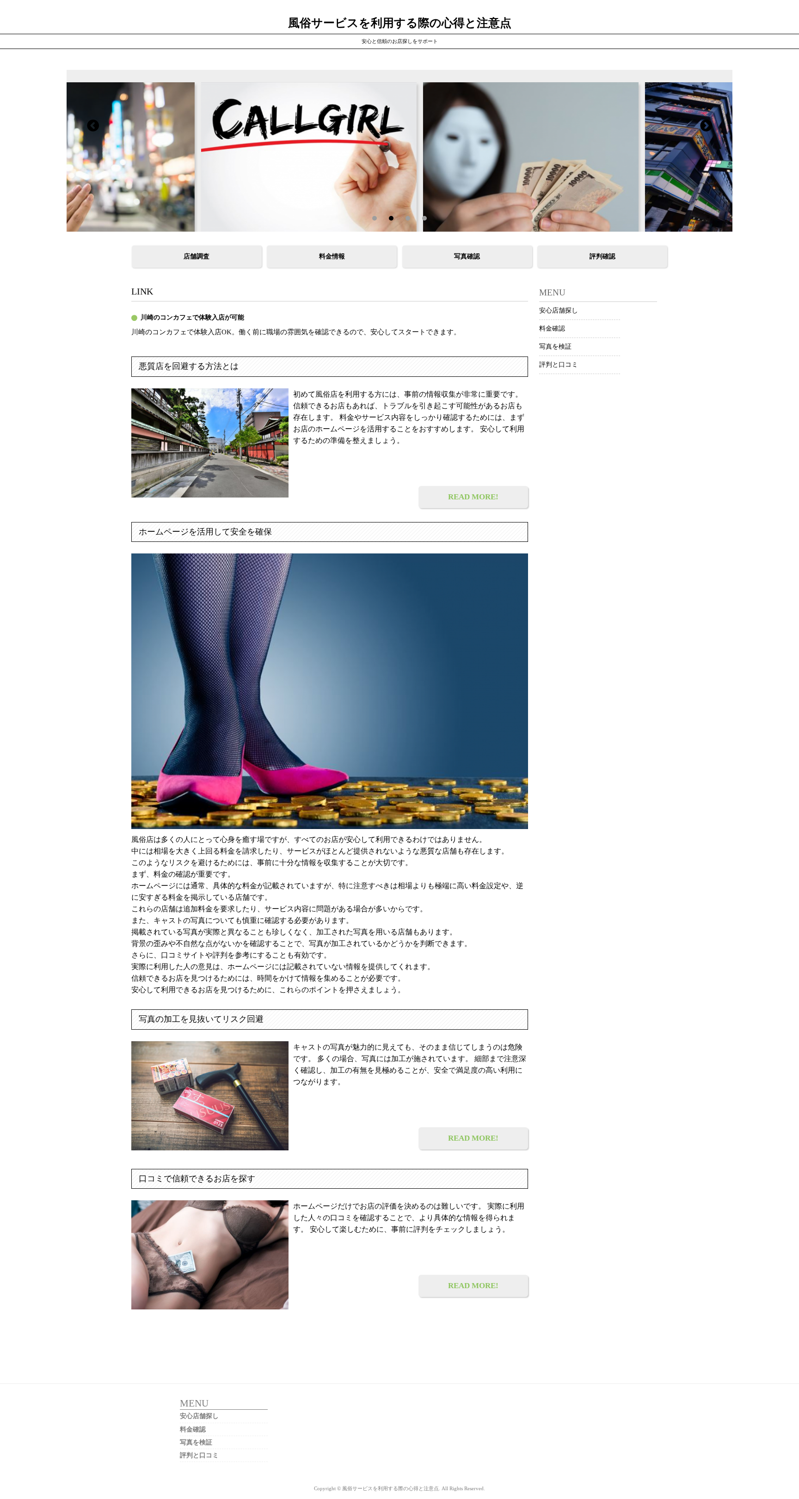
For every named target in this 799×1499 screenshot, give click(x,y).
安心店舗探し (558, 310)
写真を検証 (555, 346)
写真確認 (467, 256)
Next (93, 125)
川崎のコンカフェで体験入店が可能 (192, 317)
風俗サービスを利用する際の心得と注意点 (399, 23)
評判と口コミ (558, 364)
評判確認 (602, 256)
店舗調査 (196, 256)
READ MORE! (473, 496)
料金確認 (552, 328)
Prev (706, 125)
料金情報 (332, 256)
